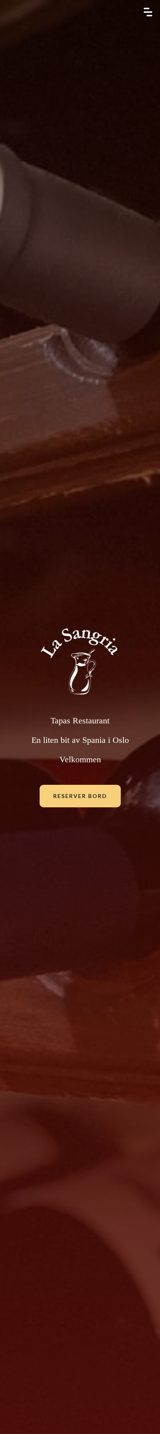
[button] (148, 12)
